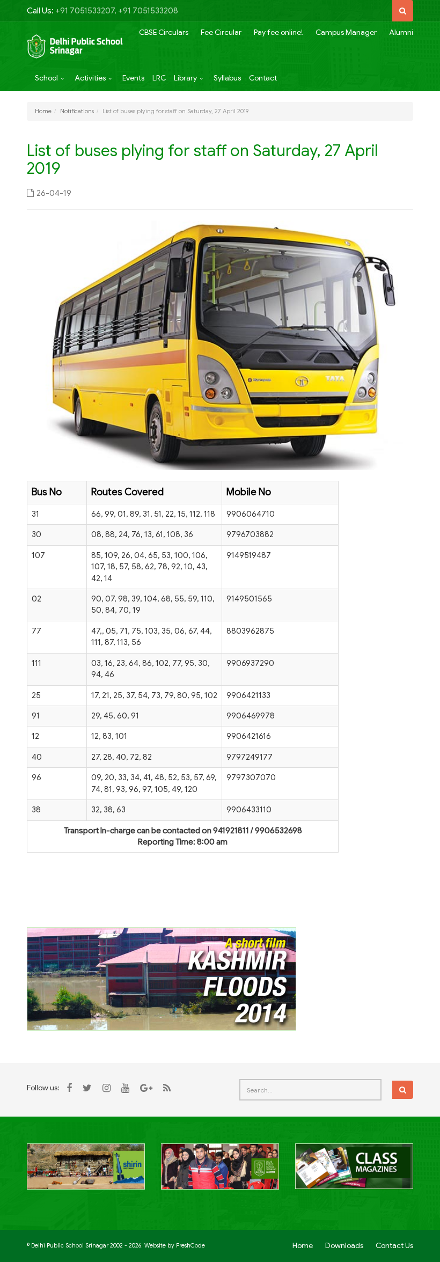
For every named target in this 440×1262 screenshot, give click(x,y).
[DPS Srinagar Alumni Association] (220, 1172)
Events (133, 78)
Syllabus (227, 78)
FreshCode (190, 1245)
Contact (263, 78)
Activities (90, 78)
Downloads (344, 1245)
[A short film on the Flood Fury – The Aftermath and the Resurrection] (161, 979)
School (46, 78)
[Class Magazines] (354, 1172)
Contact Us (394, 1245)
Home (43, 111)
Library (185, 78)
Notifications (77, 111)
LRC (159, 78)
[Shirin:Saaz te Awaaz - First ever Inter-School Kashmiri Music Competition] (86, 1172)
